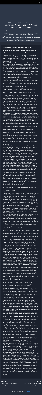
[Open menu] (40, 2)
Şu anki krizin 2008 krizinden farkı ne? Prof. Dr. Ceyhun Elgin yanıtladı (32, 383)
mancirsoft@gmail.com (6, 30)
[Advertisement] (21, 12)
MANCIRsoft (27, 391)
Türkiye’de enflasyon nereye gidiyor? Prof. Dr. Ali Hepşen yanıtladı (10, 383)
